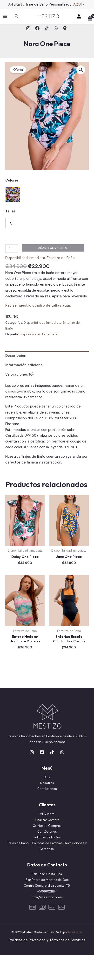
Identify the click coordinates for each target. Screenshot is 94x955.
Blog (47, 777)
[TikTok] (46, 28)
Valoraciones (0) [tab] (19, 374)
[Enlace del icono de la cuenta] (79, 16)
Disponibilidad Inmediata (25, 258)
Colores (12, 180)
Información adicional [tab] (24, 365)
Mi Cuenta (47, 814)
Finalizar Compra (47, 820)
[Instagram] (28, 28)
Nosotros (47, 783)
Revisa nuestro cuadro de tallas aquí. (38, 305)
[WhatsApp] (56, 28)
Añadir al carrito (52, 247)
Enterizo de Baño (61, 258)
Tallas (10, 211)
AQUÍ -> (80, 4)
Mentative (75, 932)
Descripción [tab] (15, 355)
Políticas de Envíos (47, 837)
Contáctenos (47, 789)
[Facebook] (37, 28)
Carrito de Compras (47, 826)
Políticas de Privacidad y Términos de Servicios (47, 940)
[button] (16, 16)
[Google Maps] (65, 28)
